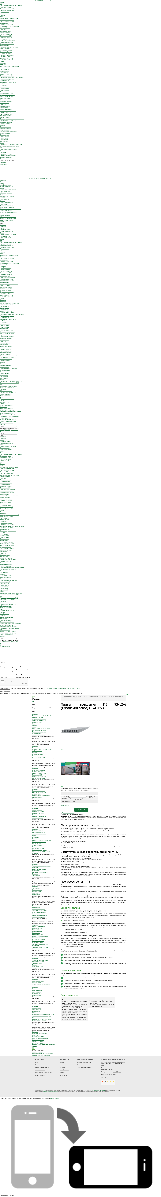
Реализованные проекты (6, 186)
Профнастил (3, 104)
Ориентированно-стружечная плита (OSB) (11, 144)
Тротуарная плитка (5, 123)
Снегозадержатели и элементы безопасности (12, 118)
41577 (68, 797)
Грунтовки (2, 83)
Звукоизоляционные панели (7, 95)
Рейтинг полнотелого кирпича (8, 217)
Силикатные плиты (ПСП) (6, 37)
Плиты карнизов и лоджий (7, 21)
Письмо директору (5, 191)
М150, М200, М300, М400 (6, 59)
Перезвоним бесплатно (50, 0)
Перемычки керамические (7, 55)
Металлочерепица (4, 103)
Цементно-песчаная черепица (8, 111)
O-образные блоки (5, 32)
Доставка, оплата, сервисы (7, 196)
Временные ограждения (6, 158)
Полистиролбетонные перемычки (9, 47)
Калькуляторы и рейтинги (7, 207)
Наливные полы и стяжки (6, 67)
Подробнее (35, 714)
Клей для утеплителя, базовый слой (9, 66)
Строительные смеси (5, 56)
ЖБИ (1, 4)
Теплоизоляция (4, 85)
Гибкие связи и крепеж (6, 154)
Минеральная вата (5, 87)
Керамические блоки (5, 53)
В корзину (81, 810)
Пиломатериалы (4, 138)
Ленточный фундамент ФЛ (7, 10)
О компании (3, 180)
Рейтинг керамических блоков (8, 218)
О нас (36, 1062)
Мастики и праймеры (5, 117)
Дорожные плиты (4, 12)
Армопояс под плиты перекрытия (41, 1055)
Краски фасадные (4, 80)
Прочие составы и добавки (7, 75)
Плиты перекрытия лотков (7, 20)
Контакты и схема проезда (108, 1074)
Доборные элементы (5, 112)
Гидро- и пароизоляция (6, 114)
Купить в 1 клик (70, 809)
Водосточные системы (6, 115)
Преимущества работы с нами (8, 189)
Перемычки (3, 29)
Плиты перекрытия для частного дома (42, 1053)
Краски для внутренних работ (8, 82)
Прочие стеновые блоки (6, 42)
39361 (89, 797)
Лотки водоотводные (5, 126)
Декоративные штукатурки (7, 79)
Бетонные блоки (4, 45)
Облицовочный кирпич (6, 52)
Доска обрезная (4, 139)
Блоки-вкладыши (4, 135)
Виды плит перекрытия (38, 1052)
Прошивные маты (4, 90)
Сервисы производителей (6, 202)
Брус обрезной (4, 141)
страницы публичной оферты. (98, 1090)
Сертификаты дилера (5, 185)
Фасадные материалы (5, 128)
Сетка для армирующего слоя (7, 155)
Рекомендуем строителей (6, 205)
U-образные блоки (5, 27)
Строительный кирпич (6, 50)
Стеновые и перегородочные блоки (9, 26)
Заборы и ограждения (5, 157)
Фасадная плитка (4, 130)
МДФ (1, 147)
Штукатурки (3, 63)
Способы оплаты (4, 199)
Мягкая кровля (4, 107)
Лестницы (2, 15)
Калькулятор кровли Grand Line (8, 212)
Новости (2, 183)
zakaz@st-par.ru (14, 430)
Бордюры (2, 125)
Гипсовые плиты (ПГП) (6, 36)
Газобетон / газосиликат (6, 24)
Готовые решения (4, 136)
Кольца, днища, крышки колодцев (9, 18)
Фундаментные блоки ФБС (7, 8)
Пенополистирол (4, 88)
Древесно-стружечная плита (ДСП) (9, 149)
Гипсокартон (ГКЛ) (5, 39)
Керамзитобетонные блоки (7, 44)
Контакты (2, 221)
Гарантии (2, 201)
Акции (1, 194)
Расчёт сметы (3, 204)
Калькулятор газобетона (6, 210)
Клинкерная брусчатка (6, 122)
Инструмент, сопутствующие (7, 150)
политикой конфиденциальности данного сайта (59, 688)
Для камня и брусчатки (6, 74)
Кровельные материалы (6, 101)
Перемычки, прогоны (5, 7)
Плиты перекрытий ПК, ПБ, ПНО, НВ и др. (11, 5)
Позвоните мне (4, 688)
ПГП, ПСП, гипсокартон (6, 34)
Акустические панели (5, 98)
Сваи (1, 13)
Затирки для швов (4, 71)
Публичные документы (6, 193)
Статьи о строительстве (6, 220)
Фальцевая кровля (5, 106)
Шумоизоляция (4, 91)
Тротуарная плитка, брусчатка (8, 120)
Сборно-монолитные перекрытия (8, 131)
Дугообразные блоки (5, 31)
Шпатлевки (3, 64)
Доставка (2, 197)
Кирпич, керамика (5, 48)
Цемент (2, 61)
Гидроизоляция (4, 72)
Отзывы (2, 188)
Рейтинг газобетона (5, 215)
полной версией (54, 1098)
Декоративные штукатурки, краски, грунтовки (12, 77)
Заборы (2, 16)
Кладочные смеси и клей (6, 58)
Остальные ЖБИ (4, 23)
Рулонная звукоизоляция (6, 93)
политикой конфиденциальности (50, 1091)
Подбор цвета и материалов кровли (9, 213)
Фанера (2, 143)
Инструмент (3, 152)
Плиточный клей (4, 69)
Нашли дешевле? (65, 805)
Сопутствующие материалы (7, 99)
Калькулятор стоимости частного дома (10, 209)
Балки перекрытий (5, 133)
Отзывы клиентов (40, 1070)
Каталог (2, 2)
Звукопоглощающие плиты (7, 96)
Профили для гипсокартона (7, 40)
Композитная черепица (6, 109)
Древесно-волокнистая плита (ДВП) (9, 146)
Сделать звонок (76, 688)
